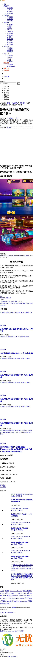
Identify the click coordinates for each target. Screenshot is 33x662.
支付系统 (9, 598)
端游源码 (10, 19)
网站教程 (10, 52)
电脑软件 (10, 55)
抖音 (20, 595)
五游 (21, 591)
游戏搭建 (10, 50)
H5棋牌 (7, 591)
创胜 (6, 593)
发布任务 (3, 485)
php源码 (9, 26)
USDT (12, 590)
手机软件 (10, 57)
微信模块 (10, 40)
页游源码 (10, 20)
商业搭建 (10, 11)
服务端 (9, 298)
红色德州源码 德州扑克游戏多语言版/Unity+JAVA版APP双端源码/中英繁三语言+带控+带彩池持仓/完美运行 (16, 449)
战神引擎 (5, 595)
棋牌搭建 (10, 48)
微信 (31, 593)
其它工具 (10, 61)
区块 (9, 593)
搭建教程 (29, 595)
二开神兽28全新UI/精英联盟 (8, 301)
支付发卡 (10, 37)
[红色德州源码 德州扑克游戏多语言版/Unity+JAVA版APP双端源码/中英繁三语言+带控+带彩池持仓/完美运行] (16, 434)
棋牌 (27, 598)
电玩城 (16, 601)
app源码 (9, 29)
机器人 (22, 598)
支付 (1, 598)
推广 (17, 118)
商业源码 (10, 42)
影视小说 (10, 35)
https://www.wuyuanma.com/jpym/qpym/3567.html (14, 255)
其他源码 (10, 44)
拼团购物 (10, 64)
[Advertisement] (16, 146)
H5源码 (9, 28)
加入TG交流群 (19, 631)
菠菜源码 (10, 13)
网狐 (30, 601)
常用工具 (6, 53)
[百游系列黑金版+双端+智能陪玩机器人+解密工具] (16, 312)
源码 (4, 601)
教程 (13, 598)
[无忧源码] (2, 1)
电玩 (12, 601)
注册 (8, 656)
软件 (5, 603)
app (1, 591)
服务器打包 (17, 598)
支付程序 (4, 598)
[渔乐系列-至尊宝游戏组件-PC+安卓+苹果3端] (14, 337)
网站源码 (6, 22)
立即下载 (8, 127)
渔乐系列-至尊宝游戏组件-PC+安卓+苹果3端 (16, 353)
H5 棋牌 (9, 9)
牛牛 (8, 601)
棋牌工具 (10, 59)
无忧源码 (14, 607)
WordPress (10, 24)
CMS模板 (10, 31)
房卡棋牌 (14, 595)
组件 (26, 601)
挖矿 (22, 595)
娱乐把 (5, 298)
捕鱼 (25, 595)
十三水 (16, 593)
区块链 (12, 593)
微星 (1, 595)
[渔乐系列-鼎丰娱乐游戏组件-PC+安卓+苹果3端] (15, 382)
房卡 (10, 595)
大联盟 (27, 593)
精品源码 (6, 6)
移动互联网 (22, 601)
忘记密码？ (14, 656)
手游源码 (10, 17)
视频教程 (2, 603)
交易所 (25, 591)
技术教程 (6, 46)
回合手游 (23, 593)
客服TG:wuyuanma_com (7, 631)
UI (10, 591)
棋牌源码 (10, 8)
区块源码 (10, 33)
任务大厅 (3, 487)
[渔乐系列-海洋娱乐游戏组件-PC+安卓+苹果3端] (15, 358)
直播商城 (10, 39)
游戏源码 (6, 15)
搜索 (18, 83)
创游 (3, 593)
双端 (1, 298)
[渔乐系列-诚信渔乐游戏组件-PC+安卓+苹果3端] (15, 406)
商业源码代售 (11, 66)
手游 (17, 595)
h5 (3, 591)
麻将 (8, 603)
